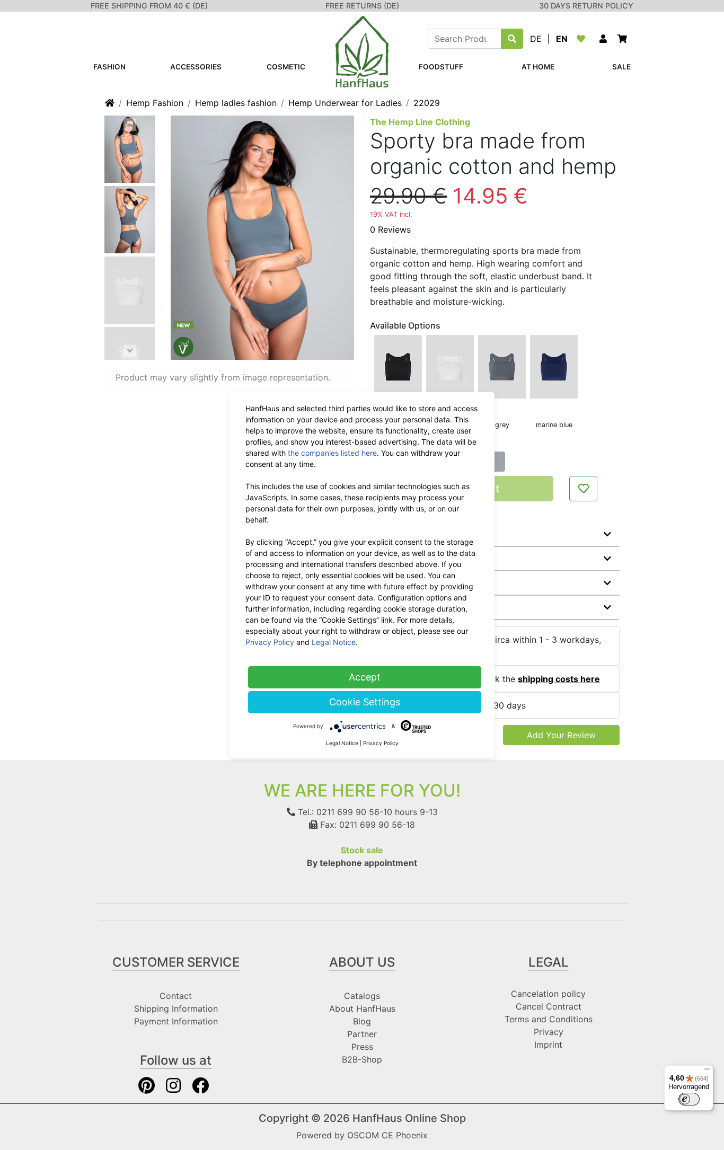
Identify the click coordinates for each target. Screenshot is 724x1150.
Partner (362, 1034)
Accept (365, 677)
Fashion (109, 67)
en (562, 38)
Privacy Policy (269, 642)
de (535, 38)
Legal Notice (334, 642)
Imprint (548, 1044)
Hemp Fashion (154, 103)
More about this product (428, 534)
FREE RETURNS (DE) (362, 5)
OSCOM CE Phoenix (387, 1135)
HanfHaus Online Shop (409, 1118)
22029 (426, 103)
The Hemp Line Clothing (420, 122)
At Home (538, 67)
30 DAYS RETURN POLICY (586, 5)
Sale (621, 67)
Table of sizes (407, 607)
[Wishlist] (583, 38)
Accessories (196, 67)
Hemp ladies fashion (236, 103)
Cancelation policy (548, 993)
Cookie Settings (364, 701)
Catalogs (362, 995)
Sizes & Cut (402, 583)
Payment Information (176, 1021)
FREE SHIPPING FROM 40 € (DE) (149, 5)
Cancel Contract (548, 1006)
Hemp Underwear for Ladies (345, 103)
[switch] (689, 1099)
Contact (176, 995)
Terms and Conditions (549, 1019)
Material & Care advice (425, 558)
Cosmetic (286, 67)
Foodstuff (441, 67)
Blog (362, 1021)
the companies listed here (332, 452)
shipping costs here (559, 679)
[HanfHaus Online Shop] (362, 51)
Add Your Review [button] (561, 735)
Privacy (548, 1032)
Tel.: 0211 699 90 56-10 (343, 812)
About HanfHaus (362, 1008)
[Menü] (707, 1071)
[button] (603, 38)
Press (362, 1046)
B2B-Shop (362, 1059)
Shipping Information (176, 1008)
